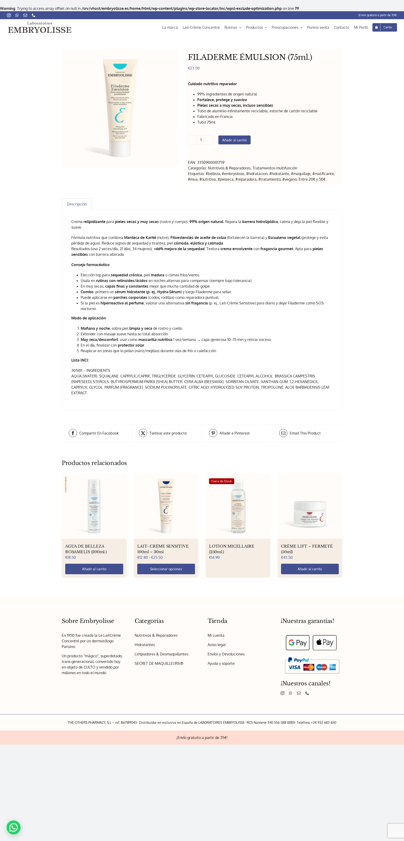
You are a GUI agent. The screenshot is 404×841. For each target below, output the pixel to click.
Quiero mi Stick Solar (202, 398)
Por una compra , (202, 377)
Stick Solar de (194, 386)
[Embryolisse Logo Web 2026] (39, 22)
